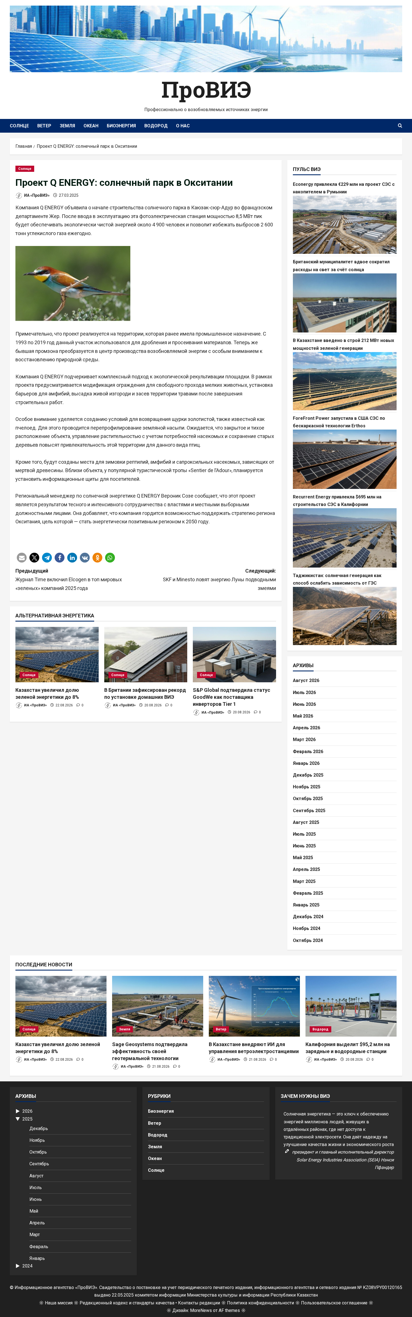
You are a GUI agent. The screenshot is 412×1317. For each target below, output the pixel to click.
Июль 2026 (304, 692)
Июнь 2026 (304, 704)
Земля (67, 125)
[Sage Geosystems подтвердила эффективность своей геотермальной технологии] (157, 1006)
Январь (37, 1258)
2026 (27, 1111)
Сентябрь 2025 (309, 810)
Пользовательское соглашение (334, 1303)
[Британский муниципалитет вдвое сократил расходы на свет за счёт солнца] (345, 303)
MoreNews (201, 1310)
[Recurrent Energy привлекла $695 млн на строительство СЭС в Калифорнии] (345, 538)
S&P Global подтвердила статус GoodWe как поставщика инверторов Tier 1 (231, 697)
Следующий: (219, 579)
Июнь (35, 1199)
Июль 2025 (304, 834)
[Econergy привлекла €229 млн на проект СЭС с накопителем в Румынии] (345, 225)
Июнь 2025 (304, 846)
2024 (27, 1266)
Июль (35, 1187)
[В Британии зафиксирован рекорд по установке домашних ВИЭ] (146, 654)
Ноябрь (37, 1140)
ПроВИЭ (206, 89)
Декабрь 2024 (308, 916)
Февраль (38, 1246)
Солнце (19, 125)
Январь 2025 (306, 905)
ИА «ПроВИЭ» (36, 195)
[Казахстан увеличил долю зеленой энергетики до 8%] (57, 654)
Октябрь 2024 (308, 940)
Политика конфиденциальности (260, 1303)
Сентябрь (39, 1163)
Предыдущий (68, 579)
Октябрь (38, 1152)
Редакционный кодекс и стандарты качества (127, 1303)
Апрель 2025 (306, 869)
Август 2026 (306, 680)
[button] (22, 558)
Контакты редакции (199, 1303)
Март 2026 (304, 739)
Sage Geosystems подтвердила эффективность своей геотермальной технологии (150, 1051)
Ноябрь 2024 (306, 928)
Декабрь (38, 1128)
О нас (183, 125)
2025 (27, 1119)
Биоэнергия (121, 125)
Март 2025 (304, 881)
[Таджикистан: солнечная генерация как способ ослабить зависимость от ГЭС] (345, 616)
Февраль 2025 (308, 893)
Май (33, 1211)
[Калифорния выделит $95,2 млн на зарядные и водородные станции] (351, 1006)
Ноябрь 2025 (306, 786)
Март (34, 1234)
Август (36, 1175)
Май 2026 (303, 716)
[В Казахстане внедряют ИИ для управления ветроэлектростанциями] (254, 1006)
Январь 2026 (306, 763)
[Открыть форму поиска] (400, 126)
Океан (91, 125)
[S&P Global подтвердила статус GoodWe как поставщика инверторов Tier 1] (234, 654)
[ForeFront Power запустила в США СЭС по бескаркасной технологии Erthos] (345, 459)
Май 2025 (303, 857)
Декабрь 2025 (308, 775)
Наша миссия (59, 1303)
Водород (156, 125)
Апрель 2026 (306, 727)
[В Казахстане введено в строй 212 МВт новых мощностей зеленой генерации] (345, 381)
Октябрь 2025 (308, 798)
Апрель (37, 1222)
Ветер (44, 125)
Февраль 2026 (308, 751)
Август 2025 (306, 822)
